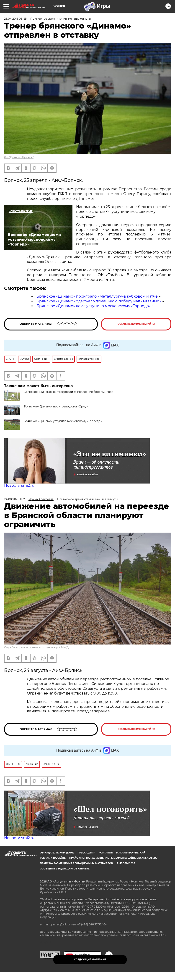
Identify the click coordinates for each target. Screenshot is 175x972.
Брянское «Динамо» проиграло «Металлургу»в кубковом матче (97, 296)
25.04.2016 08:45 (15, 18)
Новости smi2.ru (19, 485)
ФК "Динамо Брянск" (18, 157)
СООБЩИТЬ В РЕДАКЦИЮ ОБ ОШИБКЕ (65, 868)
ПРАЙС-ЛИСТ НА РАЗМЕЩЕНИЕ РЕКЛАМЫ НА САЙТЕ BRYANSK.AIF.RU (113, 857)
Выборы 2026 (126, 863)
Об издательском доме (57, 852)
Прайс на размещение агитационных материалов (76, 863)
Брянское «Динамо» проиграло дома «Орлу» (56, 406)
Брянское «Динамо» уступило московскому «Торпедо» (63, 421)
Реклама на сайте (53, 857)
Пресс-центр (86, 852)
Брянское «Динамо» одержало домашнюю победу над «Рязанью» (98, 301)
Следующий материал (90, 959)
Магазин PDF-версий (130, 852)
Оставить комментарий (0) (136, 323)
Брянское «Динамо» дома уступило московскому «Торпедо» (93, 306)
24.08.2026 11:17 (14, 499)
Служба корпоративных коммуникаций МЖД (36, 647)
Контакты (106, 852)
